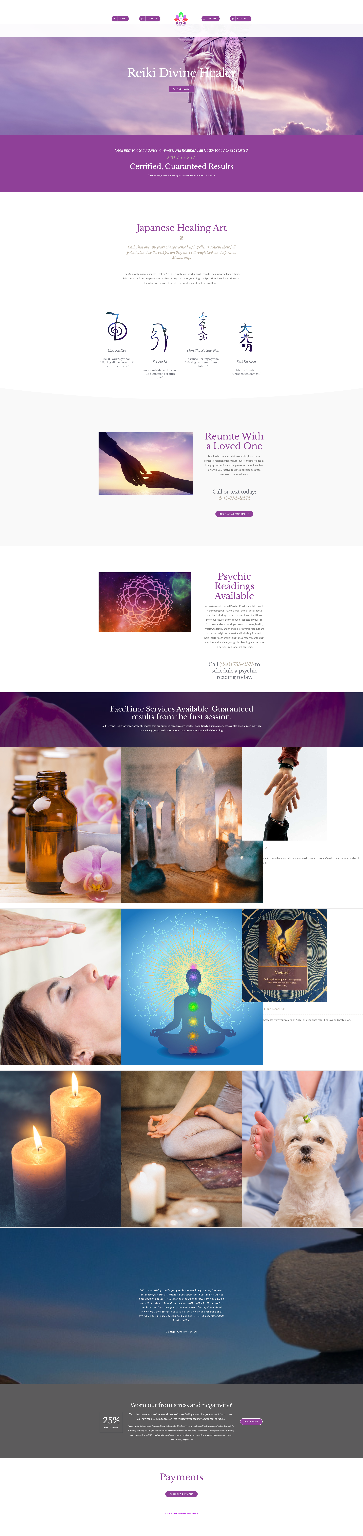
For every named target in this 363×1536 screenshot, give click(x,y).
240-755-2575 (182, 157)
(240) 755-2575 (237, 664)
